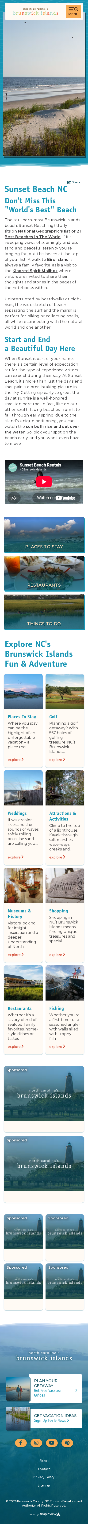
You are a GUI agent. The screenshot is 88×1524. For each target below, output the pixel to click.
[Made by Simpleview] (44, 1514)
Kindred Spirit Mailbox (35, 271)
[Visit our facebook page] (21, 1443)
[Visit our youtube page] (52, 1443)
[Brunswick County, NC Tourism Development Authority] (35, 11)
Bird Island (58, 259)
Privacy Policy (43, 1477)
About (44, 1461)
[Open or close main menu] (73, 11)
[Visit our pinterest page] (67, 1443)
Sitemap (44, 1485)
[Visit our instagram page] (36, 1443)
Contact (44, 1469)
